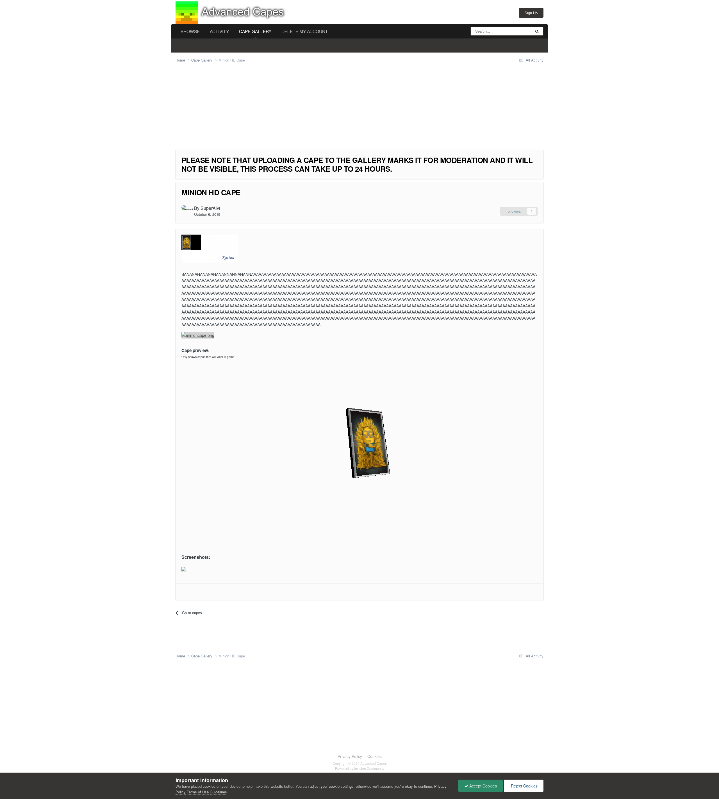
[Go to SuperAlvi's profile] (186, 210)
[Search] (537, 31)
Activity (219, 31)
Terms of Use (198, 792)
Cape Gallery (255, 31)
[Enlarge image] (183, 568)
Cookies (374, 756)
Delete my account (304, 31)
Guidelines (218, 792)
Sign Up (531, 12)
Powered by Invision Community (359, 768)
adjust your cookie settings (332, 786)
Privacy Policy (350, 756)
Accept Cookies (482, 786)
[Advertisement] (278, 110)
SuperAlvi (210, 208)
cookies (209, 786)
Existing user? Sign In (490, 12)
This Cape (515, 31)
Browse (190, 31)
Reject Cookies (524, 786)
